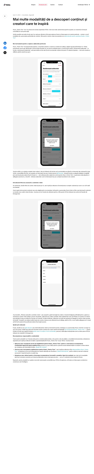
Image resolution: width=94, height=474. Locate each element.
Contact (60, 4)
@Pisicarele (60, 173)
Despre (33, 4)
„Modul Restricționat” (63, 351)
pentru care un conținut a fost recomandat (44, 331)
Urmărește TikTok (83, 4)
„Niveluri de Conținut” (41, 347)
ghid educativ (28, 327)
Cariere (52, 4)
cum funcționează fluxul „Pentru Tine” (74, 329)
